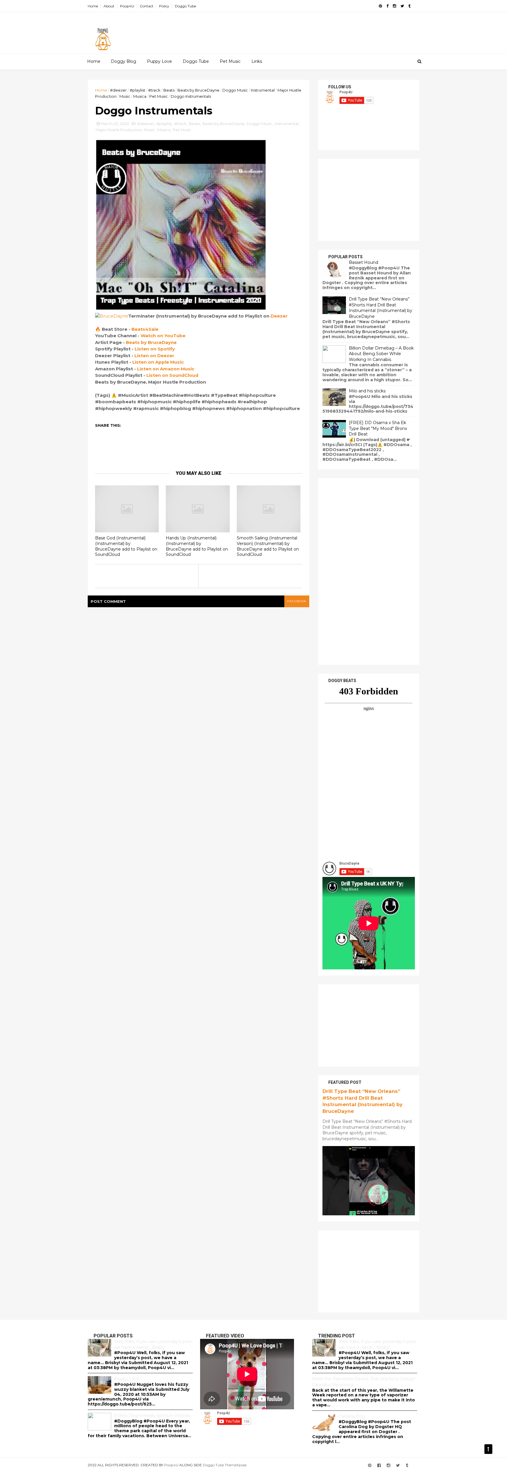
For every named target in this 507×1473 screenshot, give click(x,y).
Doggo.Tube (185, 6)
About (109, 6)
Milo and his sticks (367, 391)
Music (124, 96)
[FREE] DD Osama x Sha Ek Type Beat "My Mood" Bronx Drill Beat (378, 428)
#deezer (118, 90)
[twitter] (402, 6)
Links (256, 61)
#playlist (137, 90)
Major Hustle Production (119, 129)
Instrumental (263, 90)
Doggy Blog (123, 61)
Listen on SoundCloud (172, 375)
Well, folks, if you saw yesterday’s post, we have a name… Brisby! (153, 1344)
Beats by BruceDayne (198, 90)
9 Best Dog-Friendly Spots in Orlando (152, 1415)
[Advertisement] (312, 29)
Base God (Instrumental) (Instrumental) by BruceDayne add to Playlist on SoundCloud (126, 546)
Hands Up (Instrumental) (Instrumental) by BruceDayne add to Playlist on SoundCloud (197, 546)
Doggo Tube (196, 61)
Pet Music (230, 61)
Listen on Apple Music (158, 362)
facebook (296, 601)
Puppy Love (159, 61)
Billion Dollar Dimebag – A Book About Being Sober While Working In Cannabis (381, 353)
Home (93, 6)
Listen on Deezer (154, 355)
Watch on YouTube (163, 335)
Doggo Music (235, 90)
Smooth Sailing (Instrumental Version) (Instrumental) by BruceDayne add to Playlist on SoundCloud (268, 546)
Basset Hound (363, 262)
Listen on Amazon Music (165, 369)
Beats (169, 90)
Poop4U (127, 6)
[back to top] (488, 1449)
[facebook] (387, 6)
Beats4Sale (144, 329)
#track (154, 90)
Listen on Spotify (155, 349)
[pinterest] (380, 6)
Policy (164, 6)
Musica (139, 96)
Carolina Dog (352, 1416)
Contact (146, 6)
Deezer (279, 316)
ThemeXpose (235, 1465)
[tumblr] (409, 6)
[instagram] (394, 6)
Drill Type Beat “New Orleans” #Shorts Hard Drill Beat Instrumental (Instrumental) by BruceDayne (380, 307)
